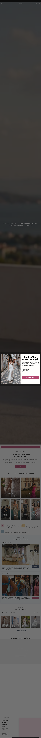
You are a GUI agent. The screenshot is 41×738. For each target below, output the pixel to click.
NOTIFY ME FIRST (30, 377)
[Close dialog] (39, 355)
